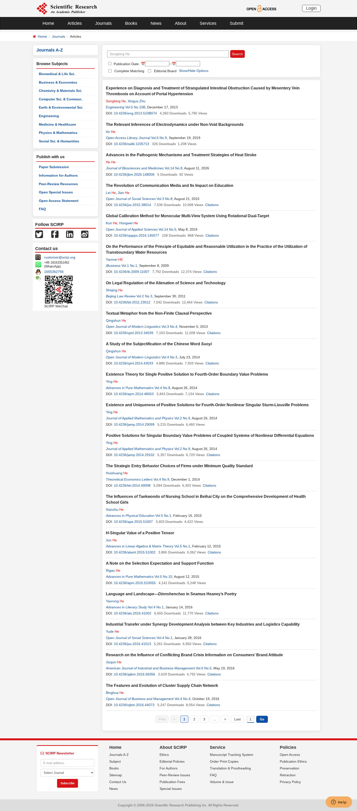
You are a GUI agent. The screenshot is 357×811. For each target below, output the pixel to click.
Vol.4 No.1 (156, 607)
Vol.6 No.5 (204, 668)
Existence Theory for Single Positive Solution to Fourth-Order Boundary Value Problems (187, 374)
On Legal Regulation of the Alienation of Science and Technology (166, 283)
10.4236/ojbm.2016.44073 (134, 705)
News (156, 23)
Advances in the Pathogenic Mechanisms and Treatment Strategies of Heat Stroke (181, 155)
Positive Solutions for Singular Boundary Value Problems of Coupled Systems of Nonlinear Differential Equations (210, 435)
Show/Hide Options (193, 71)
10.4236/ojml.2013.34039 (133, 333)
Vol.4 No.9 (161, 479)
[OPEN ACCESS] (261, 8)
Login (311, 8)
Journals (103, 23)
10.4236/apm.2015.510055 (135, 583)
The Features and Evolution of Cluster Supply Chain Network (162, 685)
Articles (75, 23)
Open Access (290, 755)
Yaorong (115, 601)
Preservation (289, 768)
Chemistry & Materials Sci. (60, 91)
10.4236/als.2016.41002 (132, 613)
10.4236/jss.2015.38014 (132, 205)
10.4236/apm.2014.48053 (134, 394)
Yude (112, 631)
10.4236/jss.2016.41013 (132, 644)
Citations (212, 205)
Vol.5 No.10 (163, 576)
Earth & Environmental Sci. (61, 107)
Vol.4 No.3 (169, 357)
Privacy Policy (290, 782)
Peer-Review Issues (175, 775)
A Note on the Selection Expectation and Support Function (160, 563)
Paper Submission (54, 167)
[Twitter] (39, 234)
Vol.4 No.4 (182, 699)
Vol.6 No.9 (159, 138)
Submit (236, 23)
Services (208, 23)
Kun (111, 223)
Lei (111, 193)
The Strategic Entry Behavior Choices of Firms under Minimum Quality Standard (179, 466)
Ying (112, 381)
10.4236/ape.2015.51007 (133, 522)
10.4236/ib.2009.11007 (131, 272)
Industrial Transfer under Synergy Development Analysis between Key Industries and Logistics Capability (203, 624)
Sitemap (115, 775)
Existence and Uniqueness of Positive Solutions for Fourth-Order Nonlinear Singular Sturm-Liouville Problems (207, 405)
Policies (288, 747)
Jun (111, 540)
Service (217, 747)
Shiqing (114, 290)
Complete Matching (129, 71)
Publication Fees (172, 782)
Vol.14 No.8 (173, 168)
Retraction (288, 775)
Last (237, 719)
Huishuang (117, 473)
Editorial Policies (172, 761)
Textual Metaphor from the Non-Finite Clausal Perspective (159, 313)
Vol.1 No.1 (129, 265)
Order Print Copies (224, 761)
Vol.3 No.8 (164, 199)
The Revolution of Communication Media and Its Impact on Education (169, 185)
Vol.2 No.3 (144, 296)
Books (131, 23)
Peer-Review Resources (58, 184)
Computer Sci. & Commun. (60, 99)
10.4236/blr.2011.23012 (132, 302)
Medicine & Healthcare (57, 124)
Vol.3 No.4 (169, 326)
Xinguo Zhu (136, 101)
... (214, 719)
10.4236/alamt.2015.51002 (134, 552)
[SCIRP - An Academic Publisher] (66, 8)
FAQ (42, 209)
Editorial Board (165, 71)
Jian (123, 193)
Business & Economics (58, 82)
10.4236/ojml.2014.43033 (133, 363)
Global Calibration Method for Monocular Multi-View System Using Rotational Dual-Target (187, 216)
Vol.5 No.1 (163, 516)
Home (48, 23)
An (110, 132)
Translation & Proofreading (230, 768)
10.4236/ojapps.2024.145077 (136, 235)
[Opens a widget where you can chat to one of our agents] (338, 802)
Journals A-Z (119, 755)
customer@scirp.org (59, 257)
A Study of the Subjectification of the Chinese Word (159, 344)
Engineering (49, 116)
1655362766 (54, 272)
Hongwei (128, 223)
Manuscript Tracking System (231, 755)
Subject (115, 761)
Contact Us (117, 782)
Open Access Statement (58, 201)
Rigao (113, 570)
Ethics (164, 755)
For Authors (169, 768)
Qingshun (116, 320)
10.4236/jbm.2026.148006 (134, 174)
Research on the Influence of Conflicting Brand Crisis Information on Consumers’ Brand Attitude (194, 655)
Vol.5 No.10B (135, 107)
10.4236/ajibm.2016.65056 (134, 674)
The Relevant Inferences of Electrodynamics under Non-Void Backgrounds (175, 124)
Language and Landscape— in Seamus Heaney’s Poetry (171, 594)
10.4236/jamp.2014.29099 (134, 424)
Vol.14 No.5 (167, 229)
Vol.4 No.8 (162, 388)
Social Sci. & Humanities (59, 141)
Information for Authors (58, 175)
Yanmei (114, 259)
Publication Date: (126, 64)
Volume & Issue (222, 782)
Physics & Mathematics (58, 133)
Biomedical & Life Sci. (57, 74)
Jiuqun (113, 662)
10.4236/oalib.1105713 (131, 144)
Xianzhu (115, 509)
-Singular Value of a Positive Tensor (140, 533)
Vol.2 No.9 (182, 418)
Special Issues (171, 789)
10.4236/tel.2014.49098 (132, 485)
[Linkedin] (69, 234)
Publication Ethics (293, 761)
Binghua (115, 693)
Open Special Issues (56, 192)
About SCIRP (173, 747)
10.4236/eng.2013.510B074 (135, 113)
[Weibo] (84, 234)
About (180, 23)
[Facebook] (55, 234)
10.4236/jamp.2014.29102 (134, 455)
